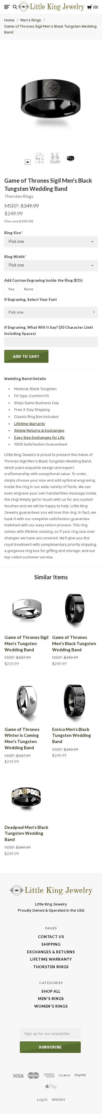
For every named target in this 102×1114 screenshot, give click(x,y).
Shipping (50, 944)
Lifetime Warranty (29, 424)
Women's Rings (51, 1006)
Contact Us (51, 936)
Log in (42, 1099)
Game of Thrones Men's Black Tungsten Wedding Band (74, 643)
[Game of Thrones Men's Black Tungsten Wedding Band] (74, 608)
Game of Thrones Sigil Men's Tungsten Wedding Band (26, 643)
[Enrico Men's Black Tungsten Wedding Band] (74, 700)
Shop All (51, 991)
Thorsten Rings (18, 196)
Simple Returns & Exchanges (39, 430)
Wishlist (58, 1099)
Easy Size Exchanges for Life (39, 437)
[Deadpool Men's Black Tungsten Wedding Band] (27, 798)
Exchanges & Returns (51, 952)
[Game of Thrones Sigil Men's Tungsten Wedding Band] (27, 608)
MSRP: (12, 206)
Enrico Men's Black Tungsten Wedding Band (71, 735)
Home (9, 20)
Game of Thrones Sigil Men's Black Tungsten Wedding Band (50, 29)
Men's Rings (30, 20)
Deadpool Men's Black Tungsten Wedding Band (26, 833)
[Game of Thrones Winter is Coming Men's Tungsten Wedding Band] (27, 700)
